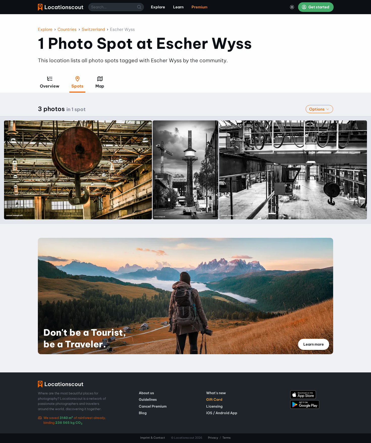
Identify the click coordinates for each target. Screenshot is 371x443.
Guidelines (148, 399)
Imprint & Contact (152, 437)
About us (146, 393)
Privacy (213, 437)
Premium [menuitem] (199, 7)
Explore (45, 29)
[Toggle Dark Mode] (292, 7)
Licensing (214, 406)
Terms (226, 437)
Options (317, 109)
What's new (216, 393)
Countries (67, 29)
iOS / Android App (221, 413)
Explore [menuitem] (158, 7)
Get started (318, 7)
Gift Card (214, 399)
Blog (143, 413)
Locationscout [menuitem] (60, 7)
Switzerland (93, 29)
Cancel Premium (153, 406)
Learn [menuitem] (178, 7)
